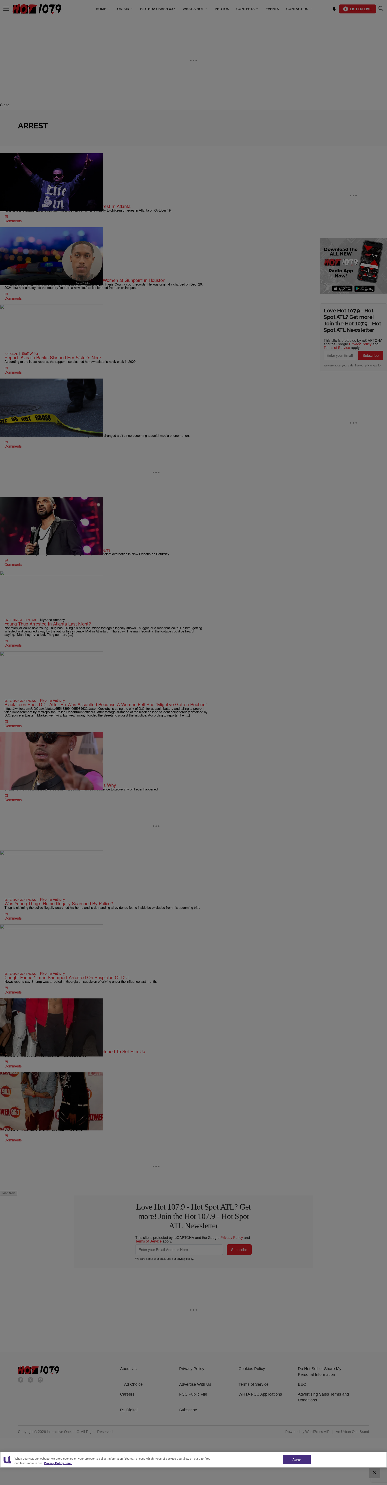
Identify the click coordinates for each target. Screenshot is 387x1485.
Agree (296, 1459)
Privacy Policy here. (58, 1463)
